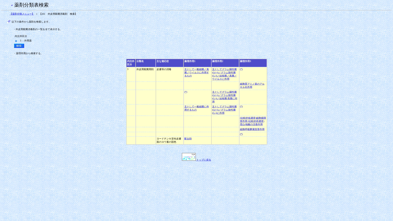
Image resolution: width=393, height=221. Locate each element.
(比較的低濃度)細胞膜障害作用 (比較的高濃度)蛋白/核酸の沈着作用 (253, 121)
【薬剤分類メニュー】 (22, 14)
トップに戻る (203, 160)
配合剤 (188, 138)
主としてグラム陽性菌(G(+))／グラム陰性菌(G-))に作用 (224, 109)
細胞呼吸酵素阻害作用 (252, 129)
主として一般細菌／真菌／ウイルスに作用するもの (196, 72)
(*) (241, 69)
